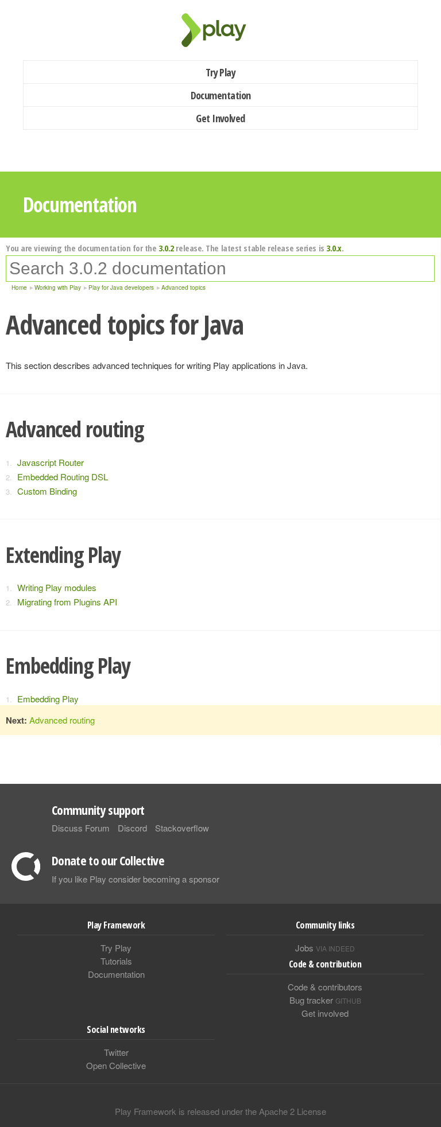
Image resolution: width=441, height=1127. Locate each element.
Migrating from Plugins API (67, 602)
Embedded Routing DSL (62, 477)
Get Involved (220, 118)
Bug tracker (325, 1000)
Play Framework (220, 30)
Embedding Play (48, 699)
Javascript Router (50, 462)
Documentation (221, 95)
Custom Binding (47, 491)
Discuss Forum (81, 828)
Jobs (325, 948)
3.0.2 (166, 248)
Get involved (325, 1013)
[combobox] (220, 268)
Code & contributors (325, 987)
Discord (132, 828)
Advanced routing (62, 720)
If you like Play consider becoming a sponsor (135, 879)
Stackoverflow (182, 828)
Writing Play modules (56, 587)
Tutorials (116, 961)
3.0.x (334, 248)
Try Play (221, 72)
